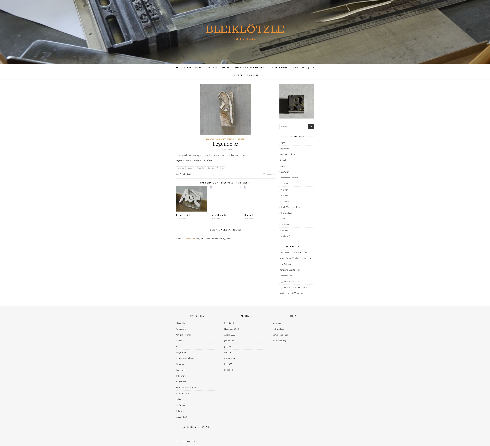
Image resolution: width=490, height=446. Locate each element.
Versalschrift (284, 236)
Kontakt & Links (278, 67)
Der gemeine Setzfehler (289, 269)
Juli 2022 (228, 346)
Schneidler (200, 168)
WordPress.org (279, 340)
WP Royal (192, 441)
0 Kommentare (268, 174)
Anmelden (277, 323)
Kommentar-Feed (280, 334)
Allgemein (283, 142)
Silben (282, 218)
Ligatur (190, 168)
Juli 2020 (228, 364)
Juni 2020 (228, 370)
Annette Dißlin (186, 174)
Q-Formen (284, 195)
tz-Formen (284, 230)
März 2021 (229, 352)
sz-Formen (239, 139)
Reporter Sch (183, 215)
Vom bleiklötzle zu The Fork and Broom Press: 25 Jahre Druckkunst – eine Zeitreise (295, 258)
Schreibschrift (213, 168)
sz (223, 168)
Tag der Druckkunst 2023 (290, 281)
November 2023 (231, 329)
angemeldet (190, 238)
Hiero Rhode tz (218, 215)
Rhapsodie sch (251, 215)
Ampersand (284, 148)
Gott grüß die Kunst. (246, 75)
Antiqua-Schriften (287, 154)
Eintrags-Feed (278, 329)
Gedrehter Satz (285, 275)
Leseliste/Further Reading (249, 67)
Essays (225, 67)
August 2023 (229, 334)
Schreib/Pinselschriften (289, 207)
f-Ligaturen (284, 171)
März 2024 (229, 323)
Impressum (298, 67)
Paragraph (284, 189)
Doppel (282, 160)
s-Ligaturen (225, 139)
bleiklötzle (245, 29)
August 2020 (229, 358)
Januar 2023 (229, 340)
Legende (181, 168)
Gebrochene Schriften (288, 177)
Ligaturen (211, 67)
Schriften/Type (192, 67)
